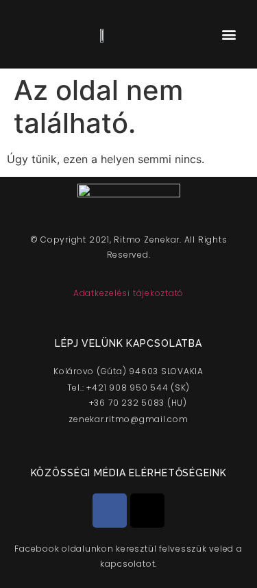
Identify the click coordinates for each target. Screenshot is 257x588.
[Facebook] (110, 510)
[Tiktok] (147, 510)
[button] (228, 34)
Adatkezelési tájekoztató (128, 293)
